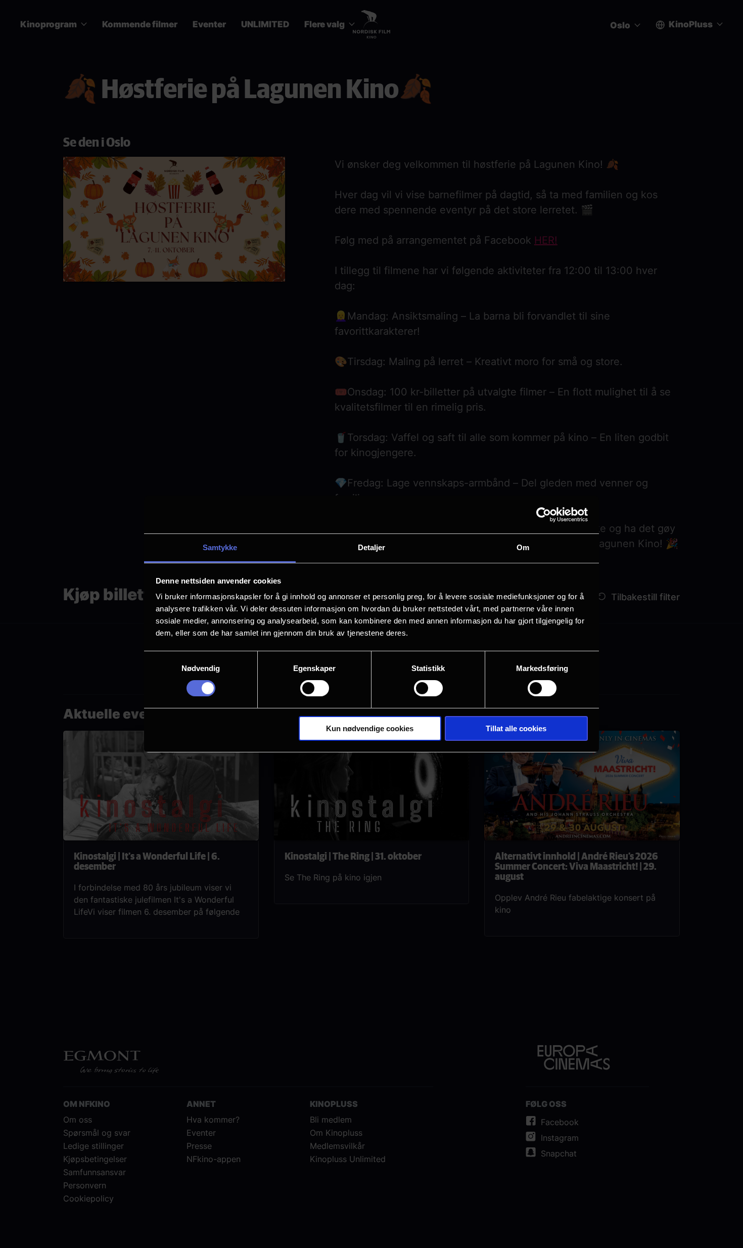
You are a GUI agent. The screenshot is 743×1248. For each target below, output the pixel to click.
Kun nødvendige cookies (369, 728)
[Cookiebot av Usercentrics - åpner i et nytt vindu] (543, 514)
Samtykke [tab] (220, 547)
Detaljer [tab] (372, 547)
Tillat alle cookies (516, 728)
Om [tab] (523, 547)
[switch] (314, 688)
